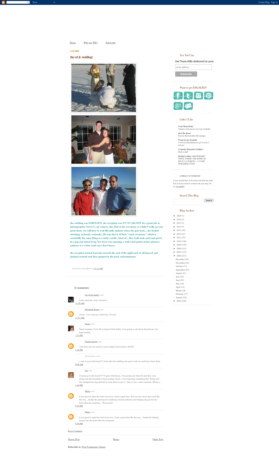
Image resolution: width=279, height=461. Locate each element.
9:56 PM (79, 423)
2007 (179, 252)
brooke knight (91, 341)
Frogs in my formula (187, 139)
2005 (179, 300)
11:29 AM (79, 303)
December (180, 259)
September (181, 269)
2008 (179, 248)
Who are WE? (91, 42)
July (178, 276)
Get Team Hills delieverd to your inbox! (198, 61)
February (180, 293)
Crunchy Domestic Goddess (190, 149)
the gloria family (92, 294)
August (179, 273)
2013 (179, 230)
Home (73, 42)
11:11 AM (98, 268)
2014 (179, 226)
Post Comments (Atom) (94, 446)
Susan (87, 323)
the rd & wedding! (81, 57)
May (178, 283)
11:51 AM (79, 317)
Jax (86, 370)
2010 (179, 241)
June (178, 280)
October (179, 266)
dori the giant (184, 133)
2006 (179, 255)
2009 (179, 244)
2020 (179, 215)
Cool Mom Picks (185, 126)
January (179, 297)
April (178, 287)
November (180, 262)
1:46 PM (79, 385)
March (179, 290)
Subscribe (111, 42)
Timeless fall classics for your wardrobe (194, 129)
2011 (179, 237)
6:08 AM (79, 364)
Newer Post (74, 439)
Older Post (158, 439)
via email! (180, 186)
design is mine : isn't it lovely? (191, 155)
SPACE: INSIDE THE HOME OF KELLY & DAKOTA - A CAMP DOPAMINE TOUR (192, 161)
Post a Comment (75, 431)
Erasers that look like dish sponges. (192, 135)
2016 (179, 219)
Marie (87, 391)
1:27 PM (79, 335)
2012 (179, 233)
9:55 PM (79, 405)
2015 (179, 222)
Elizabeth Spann (92, 309)
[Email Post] (103, 268)
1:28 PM (79, 349)
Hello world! (183, 151)
